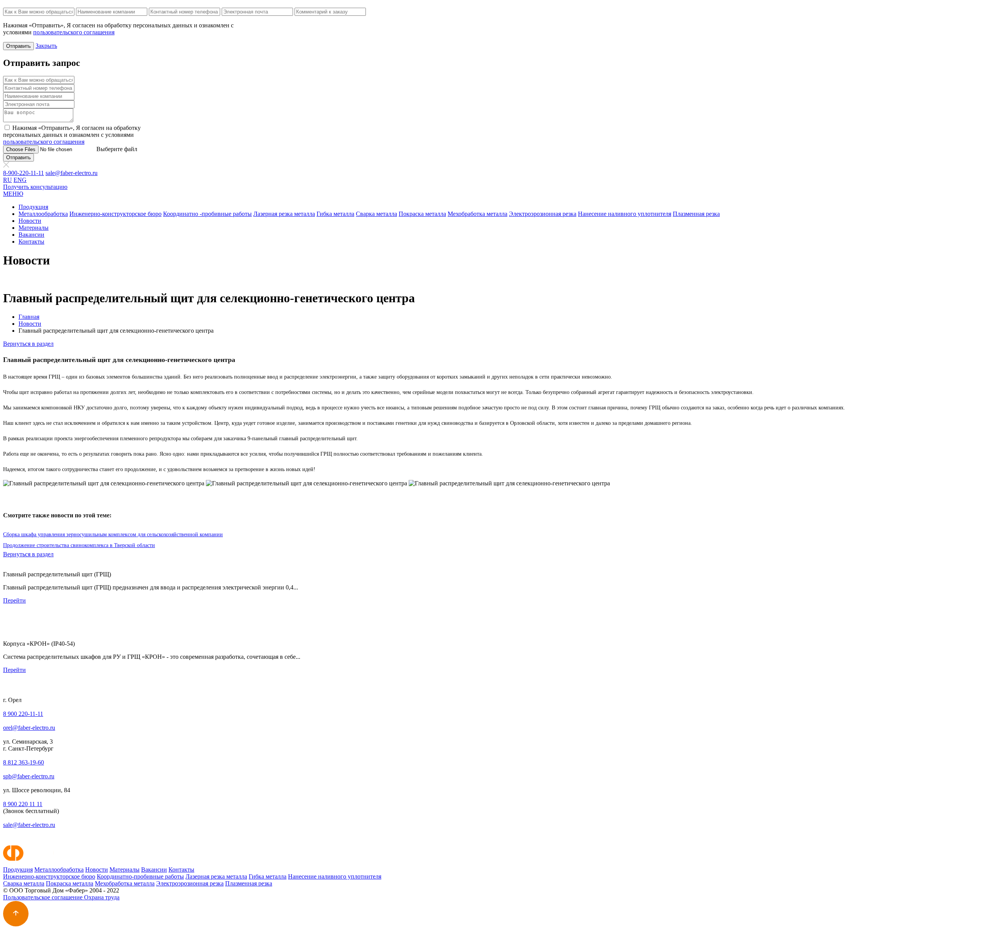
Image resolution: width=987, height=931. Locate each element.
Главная (29, 316)
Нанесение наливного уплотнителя (624, 213)
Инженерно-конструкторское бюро (115, 213)
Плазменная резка (696, 213)
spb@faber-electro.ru (28, 776)
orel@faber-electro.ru (29, 727)
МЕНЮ (13, 193)
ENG (20, 180)
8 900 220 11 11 (22, 804)
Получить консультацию (35, 187)
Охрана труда (102, 897)
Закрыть (46, 45)
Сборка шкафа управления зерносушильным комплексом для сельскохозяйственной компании (113, 534)
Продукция (33, 207)
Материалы (34, 227)
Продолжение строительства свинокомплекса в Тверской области (79, 545)
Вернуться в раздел (28, 343)
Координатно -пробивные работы (207, 213)
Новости (30, 220)
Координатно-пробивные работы (140, 876)
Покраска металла (422, 213)
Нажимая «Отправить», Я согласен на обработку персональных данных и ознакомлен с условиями (72, 135)
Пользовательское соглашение (43, 897)
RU (7, 180)
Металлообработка (43, 213)
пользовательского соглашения (74, 32)
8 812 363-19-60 (23, 762)
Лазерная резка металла (284, 213)
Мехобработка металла (477, 213)
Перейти (14, 600)
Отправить (18, 46)
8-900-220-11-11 (23, 173)
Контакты (31, 241)
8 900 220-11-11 (23, 713)
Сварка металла (376, 213)
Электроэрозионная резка (542, 213)
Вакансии (31, 234)
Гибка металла (335, 213)
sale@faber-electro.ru (71, 173)
